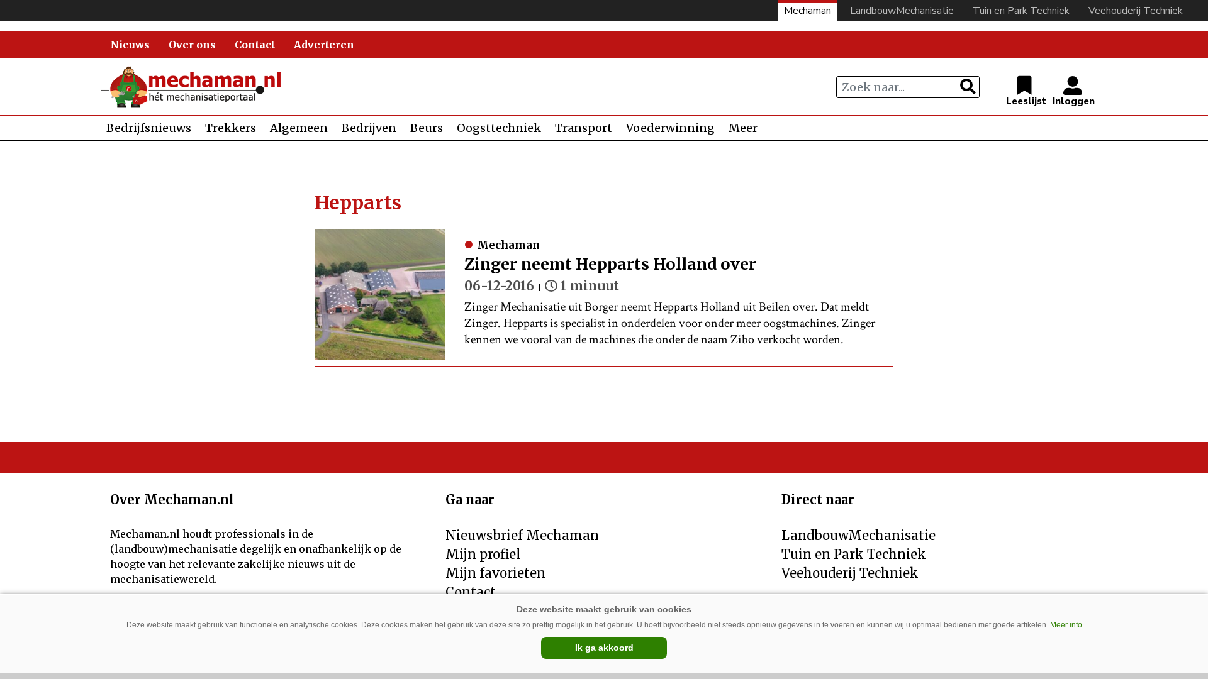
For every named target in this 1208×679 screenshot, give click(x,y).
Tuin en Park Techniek (1021, 11)
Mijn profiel (482, 554)
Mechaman (807, 11)
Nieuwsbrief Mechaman (522, 535)
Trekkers (230, 128)
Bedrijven (369, 128)
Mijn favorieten (495, 573)
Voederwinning (670, 128)
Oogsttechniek (499, 128)
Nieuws (130, 44)
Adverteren (324, 44)
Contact (255, 44)
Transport (583, 128)
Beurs (426, 128)
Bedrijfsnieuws (148, 128)
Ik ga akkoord (604, 648)
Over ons (192, 44)
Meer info (1066, 625)
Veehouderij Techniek (1135, 11)
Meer (743, 128)
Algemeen (299, 128)
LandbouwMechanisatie (902, 11)
